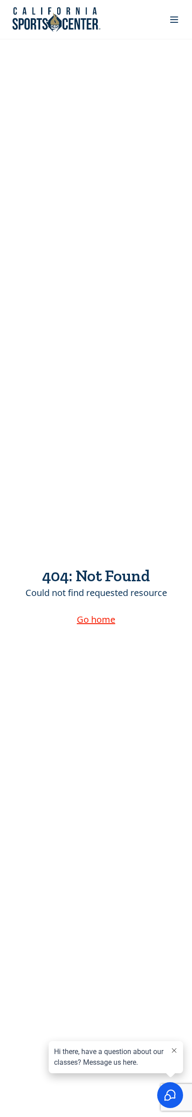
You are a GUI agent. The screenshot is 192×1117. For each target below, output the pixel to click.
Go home (96, 619)
